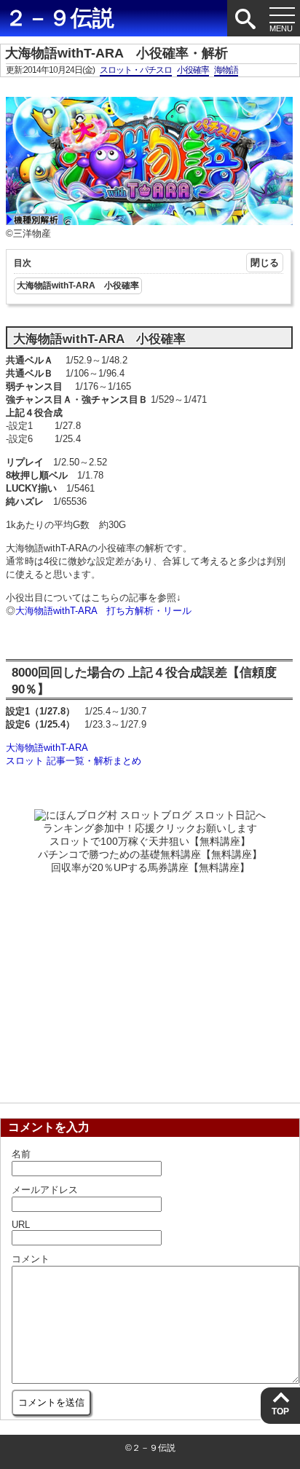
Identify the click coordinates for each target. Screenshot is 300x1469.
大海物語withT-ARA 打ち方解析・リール (103, 610)
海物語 (226, 70)
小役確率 (193, 70)
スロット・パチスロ (136, 70)
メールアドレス (45, 1189)
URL (21, 1224)
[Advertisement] (150, 984)
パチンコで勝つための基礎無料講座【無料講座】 (150, 854)
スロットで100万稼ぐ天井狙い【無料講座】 (150, 841)
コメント (31, 1258)
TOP (280, 1411)
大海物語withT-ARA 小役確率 (78, 285)
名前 (21, 1154)
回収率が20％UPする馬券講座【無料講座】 (150, 867)
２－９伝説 (59, 18)
